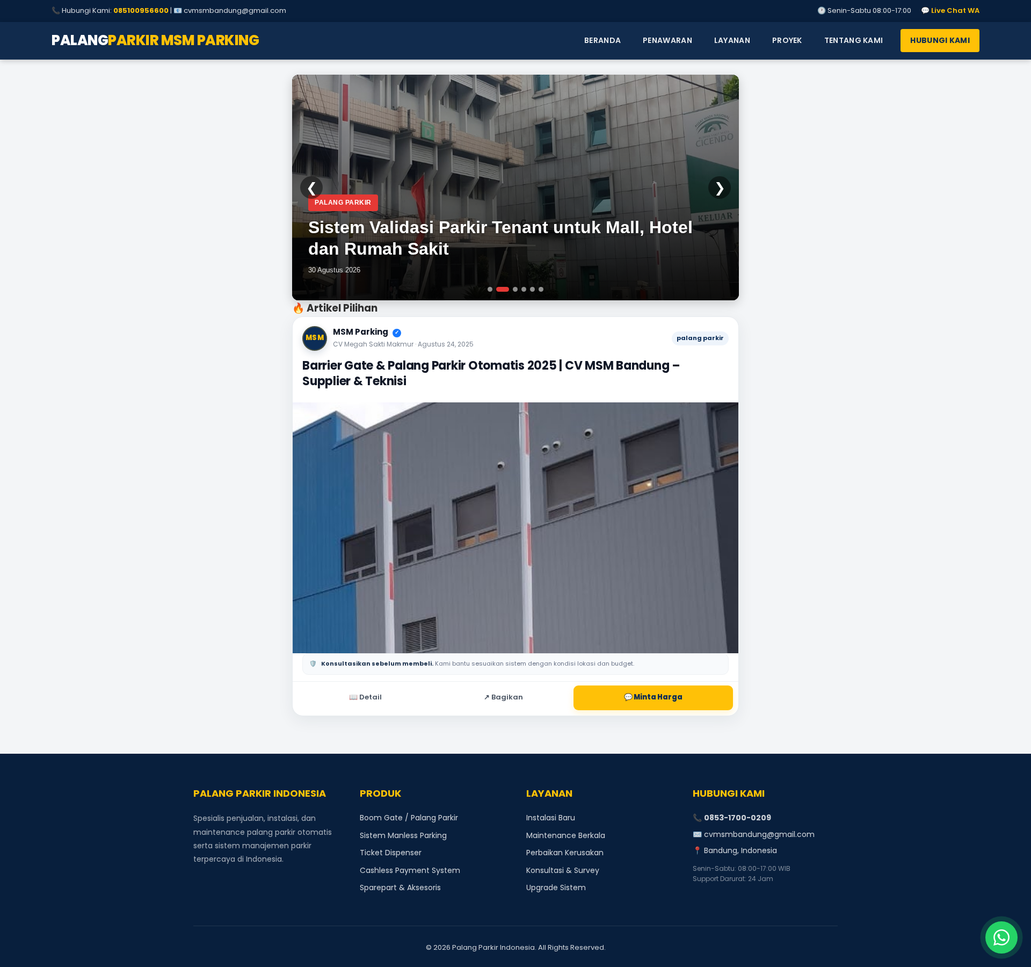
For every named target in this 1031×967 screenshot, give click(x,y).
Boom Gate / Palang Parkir (409, 817)
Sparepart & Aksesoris (400, 887)
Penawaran (667, 40)
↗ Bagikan (503, 697)
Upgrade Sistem (556, 887)
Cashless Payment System (410, 870)
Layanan (732, 40)
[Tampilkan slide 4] (523, 289)
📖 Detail (365, 697)
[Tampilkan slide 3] (511, 289)
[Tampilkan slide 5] (532, 289)
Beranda (602, 40)
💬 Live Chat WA (950, 10)
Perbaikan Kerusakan (565, 852)
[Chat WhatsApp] (1001, 937)
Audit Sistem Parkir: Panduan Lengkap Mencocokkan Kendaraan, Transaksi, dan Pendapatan (478, 227)
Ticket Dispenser (391, 852)
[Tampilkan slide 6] (541, 289)
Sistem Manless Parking (403, 835)
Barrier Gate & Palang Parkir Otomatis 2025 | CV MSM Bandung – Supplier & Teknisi (491, 373)
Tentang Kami (853, 40)
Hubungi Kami (940, 40)
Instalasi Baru (550, 817)
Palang (155, 40)
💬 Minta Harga (653, 697)
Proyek (787, 40)
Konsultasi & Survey (562, 870)
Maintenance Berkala (565, 835)
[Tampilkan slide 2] (498, 289)
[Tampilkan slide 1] (490, 289)
